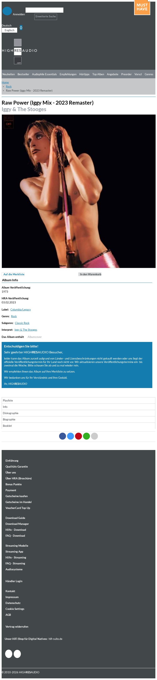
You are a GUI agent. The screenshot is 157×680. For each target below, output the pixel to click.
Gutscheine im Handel (19, 502)
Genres (149, 74)
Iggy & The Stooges (24, 109)
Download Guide (15, 518)
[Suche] (28, 15)
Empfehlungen (68, 74)
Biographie (9, 419)
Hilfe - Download (16, 529)
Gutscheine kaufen (17, 496)
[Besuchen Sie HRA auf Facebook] (8, 654)
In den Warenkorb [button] (90, 274)
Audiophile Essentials (44, 74)
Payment (11, 490)
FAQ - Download (15, 535)
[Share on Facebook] (62, 436)
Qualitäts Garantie (17, 466)
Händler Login (14, 581)
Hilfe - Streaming (16, 557)
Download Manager (17, 523)
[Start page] (19, 63)
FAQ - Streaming (15, 563)
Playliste (8, 400)
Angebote (112, 74)
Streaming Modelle (17, 545)
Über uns (11, 472)
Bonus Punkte (14, 484)
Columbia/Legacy (20, 309)
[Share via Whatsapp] (86, 436)
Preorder (126, 74)
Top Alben (98, 74)
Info (5, 406)
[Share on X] (70, 436)
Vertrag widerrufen (17, 626)
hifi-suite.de (55, 638)
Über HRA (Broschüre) (19, 478)
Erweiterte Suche (46, 16)
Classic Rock (22, 323)
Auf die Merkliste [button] (13, 274)
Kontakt (10, 591)
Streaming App (14, 551)
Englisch (9, 30)
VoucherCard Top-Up (18, 508)
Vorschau (140, 74)
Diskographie (10, 413)
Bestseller (23, 74)
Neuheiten (8, 74)
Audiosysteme (14, 569)
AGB (8, 614)
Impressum (12, 597)
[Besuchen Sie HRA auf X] (17, 654)
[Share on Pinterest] (78, 436)
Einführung (12, 460)
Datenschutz (13, 603)
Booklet (7, 425)
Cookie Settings (15, 608)
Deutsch (6, 25)
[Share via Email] (94, 436)
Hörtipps (84, 74)
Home (5, 82)
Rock (9, 86)
